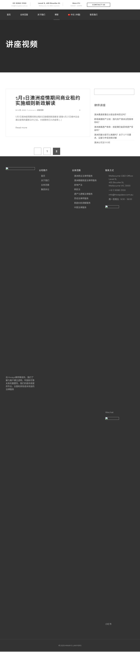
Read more (21, 127)
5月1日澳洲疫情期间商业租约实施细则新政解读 (47, 100)
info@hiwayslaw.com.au (19, 6)
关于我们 (41, 14)
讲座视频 (40, 110)
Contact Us (98, 5)
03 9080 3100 (19, 3)
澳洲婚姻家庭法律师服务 (85, 180)
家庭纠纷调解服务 (82, 203)
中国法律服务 (80, 207)
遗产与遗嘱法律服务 (83, 194)
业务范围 (24, 14)
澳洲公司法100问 (102, 142)
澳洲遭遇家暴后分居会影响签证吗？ (110, 114)
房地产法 (78, 185)
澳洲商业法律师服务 (83, 176)
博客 (57, 14)
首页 (9, 14)
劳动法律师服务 (81, 198)
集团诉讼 (45, 189)
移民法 (77, 189)
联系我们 (93, 14)
